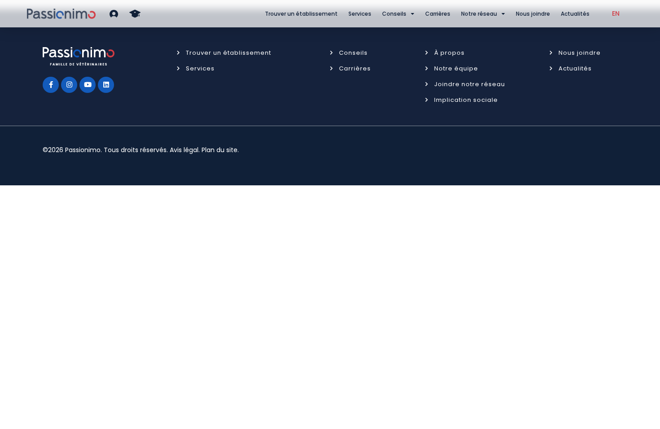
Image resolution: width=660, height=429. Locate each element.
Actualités (575, 14)
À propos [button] (449, 52)
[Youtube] (87, 85)
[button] (114, 14)
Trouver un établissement (301, 14)
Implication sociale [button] (466, 100)
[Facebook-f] (51, 85)
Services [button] (200, 68)
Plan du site (220, 149)
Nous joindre (533, 14)
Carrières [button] (355, 68)
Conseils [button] (353, 52)
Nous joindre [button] (580, 52)
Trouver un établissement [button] (228, 52)
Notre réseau (479, 14)
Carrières (437, 14)
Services (359, 14)
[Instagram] (69, 85)
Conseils (394, 14)
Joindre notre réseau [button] (469, 84)
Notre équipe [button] (456, 68)
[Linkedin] (106, 85)
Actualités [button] (575, 68)
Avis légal (184, 149)
